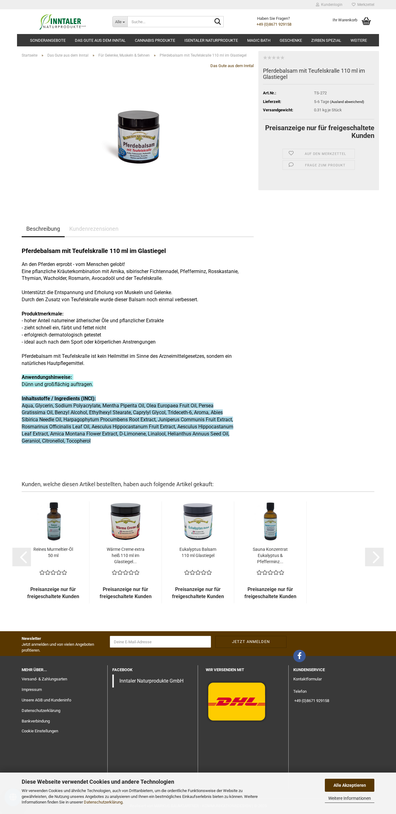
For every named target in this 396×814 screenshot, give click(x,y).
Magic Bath (258, 40)
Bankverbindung (36, 721)
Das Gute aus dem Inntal (100, 40)
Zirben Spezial (326, 40)
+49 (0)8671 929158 (273, 24)
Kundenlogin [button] (330, 4)
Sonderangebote (48, 40)
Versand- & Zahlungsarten (44, 679)
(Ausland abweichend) (347, 102)
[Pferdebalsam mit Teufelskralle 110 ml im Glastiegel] (138, 132)
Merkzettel (364, 4)
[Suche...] (218, 22)
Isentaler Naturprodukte (211, 40)
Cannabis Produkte (155, 40)
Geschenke (291, 40)
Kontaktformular (307, 679)
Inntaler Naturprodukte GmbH (151, 681)
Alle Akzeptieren (350, 785)
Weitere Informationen (349, 798)
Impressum (32, 689)
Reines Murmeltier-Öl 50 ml (53, 552)
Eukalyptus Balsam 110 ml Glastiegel (197, 552)
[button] (21, 557)
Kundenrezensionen (93, 228)
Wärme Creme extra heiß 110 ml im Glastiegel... (125, 555)
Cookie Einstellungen (40, 731)
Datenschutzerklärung (103, 802)
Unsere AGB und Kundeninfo (46, 700)
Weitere (359, 40)
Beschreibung (43, 228)
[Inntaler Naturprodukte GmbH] (62, 21)
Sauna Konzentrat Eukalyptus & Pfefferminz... (270, 555)
